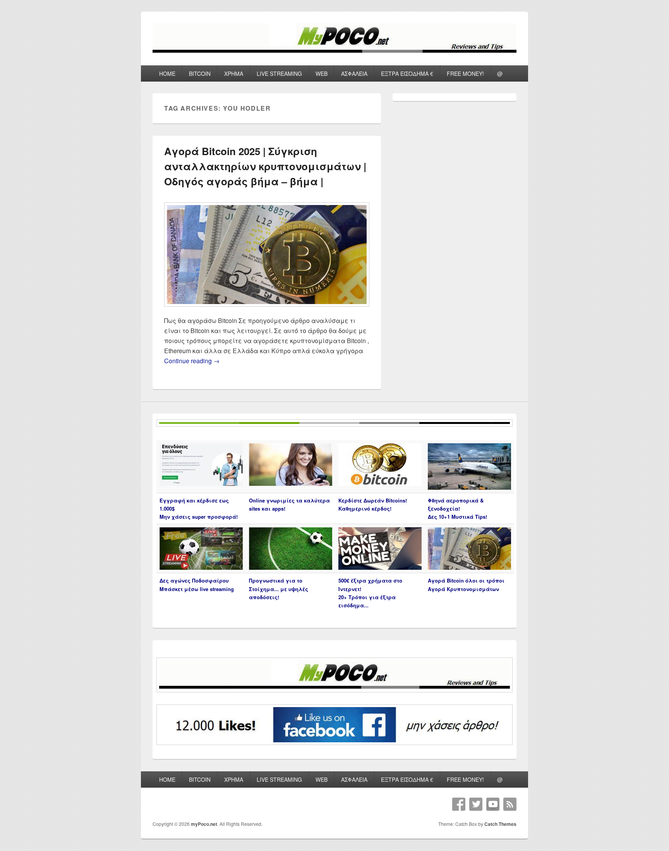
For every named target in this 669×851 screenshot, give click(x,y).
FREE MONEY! (465, 73)
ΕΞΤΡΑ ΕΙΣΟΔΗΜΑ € (407, 73)
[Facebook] (458, 804)
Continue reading (192, 360)
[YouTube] (492, 804)
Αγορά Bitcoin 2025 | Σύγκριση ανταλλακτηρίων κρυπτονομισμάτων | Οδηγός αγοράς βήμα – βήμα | (265, 166)
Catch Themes (500, 823)
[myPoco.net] (334, 51)
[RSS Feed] (509, 804)
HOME (167, 73)
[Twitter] (475, 804)
